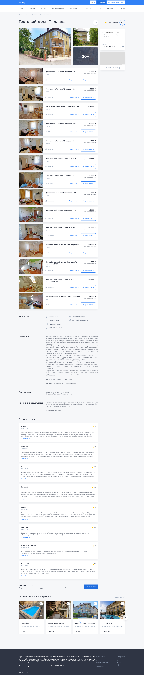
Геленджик (75, 8)
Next (125, 617)
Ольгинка (35, 15)
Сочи (99, 8)
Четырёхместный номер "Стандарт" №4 (62, 106)
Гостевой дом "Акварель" (85, 623)
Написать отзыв (91, 587)
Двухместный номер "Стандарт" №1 (60, 72)
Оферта (119, 665)
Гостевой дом (24, 622)
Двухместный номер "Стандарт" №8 (61, 158)
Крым (21, 8)
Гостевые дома (45, 15)
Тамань (32, 8)
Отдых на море (24, 15)
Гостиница (50, 622)
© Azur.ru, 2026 (23, 672)
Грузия (122, 8)
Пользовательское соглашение (102, 665)
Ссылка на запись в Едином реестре (112, 35)
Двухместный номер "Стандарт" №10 (61, 193)
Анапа (43, 8)
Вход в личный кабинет (100, 657)
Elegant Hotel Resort (55, 623)
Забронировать (88, 80)
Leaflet (123, 64)
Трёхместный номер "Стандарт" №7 (61, 141)
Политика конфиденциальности (103, 661)
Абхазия (110, 8)
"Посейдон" (25, 623)
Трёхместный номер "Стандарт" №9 (61, 175)
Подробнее (73, 80)
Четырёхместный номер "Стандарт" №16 (62, 245)
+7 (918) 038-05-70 (109, 47)
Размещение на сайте (121, 657)
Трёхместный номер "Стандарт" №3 (60, 89)
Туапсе (88, 8)
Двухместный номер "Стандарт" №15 (61, 227)
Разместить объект (120, 661)
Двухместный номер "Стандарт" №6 (61, 124)
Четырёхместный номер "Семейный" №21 (63, 297)
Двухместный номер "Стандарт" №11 (61, 210)
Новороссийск (58, 8)
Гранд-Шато (107, 623)
